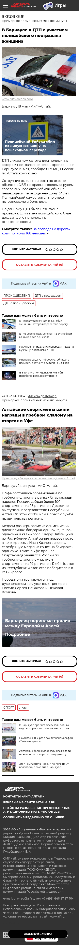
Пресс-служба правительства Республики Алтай (38, 478)
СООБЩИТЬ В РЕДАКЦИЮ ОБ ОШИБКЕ (33, 817)
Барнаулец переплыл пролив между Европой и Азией (37, 623)
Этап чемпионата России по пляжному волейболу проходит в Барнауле (44, 765)
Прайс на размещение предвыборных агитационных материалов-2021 (36, 809)
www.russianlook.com (17, 99)
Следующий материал (38, 934)
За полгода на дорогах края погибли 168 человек (36, 231)
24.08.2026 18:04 (13, 396)
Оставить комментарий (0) (39, 265)
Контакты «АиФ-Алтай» (23, 796)
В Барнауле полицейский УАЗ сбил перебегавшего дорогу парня (41, 374)
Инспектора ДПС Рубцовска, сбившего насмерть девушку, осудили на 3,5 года (44, 361)
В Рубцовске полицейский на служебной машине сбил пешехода (45, 335)
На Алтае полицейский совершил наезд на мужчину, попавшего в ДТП (46, 348)
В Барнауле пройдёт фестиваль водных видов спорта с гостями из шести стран (44, 727)
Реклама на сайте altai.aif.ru (29, 802)
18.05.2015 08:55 (13, 16)
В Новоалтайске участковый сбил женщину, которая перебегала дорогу (43, 322)
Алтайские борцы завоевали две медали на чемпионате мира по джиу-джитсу (45, 752)
